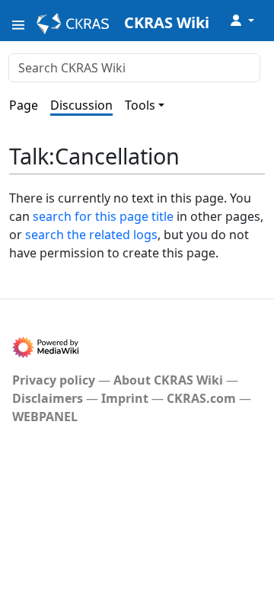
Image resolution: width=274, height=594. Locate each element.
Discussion (81, 105)
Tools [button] (140, 105)
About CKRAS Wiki (168, 380)
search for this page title (103, 216)
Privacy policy (53, 380)
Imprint (124, 398)
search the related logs (91, 234)
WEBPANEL (45, 416)
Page (23, 105)
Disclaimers (47, 398)
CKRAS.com (201, 398)
